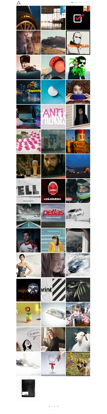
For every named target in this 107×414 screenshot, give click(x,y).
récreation (55, 409)
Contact (81, 2)
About (75, 2)
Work (72, 2)
